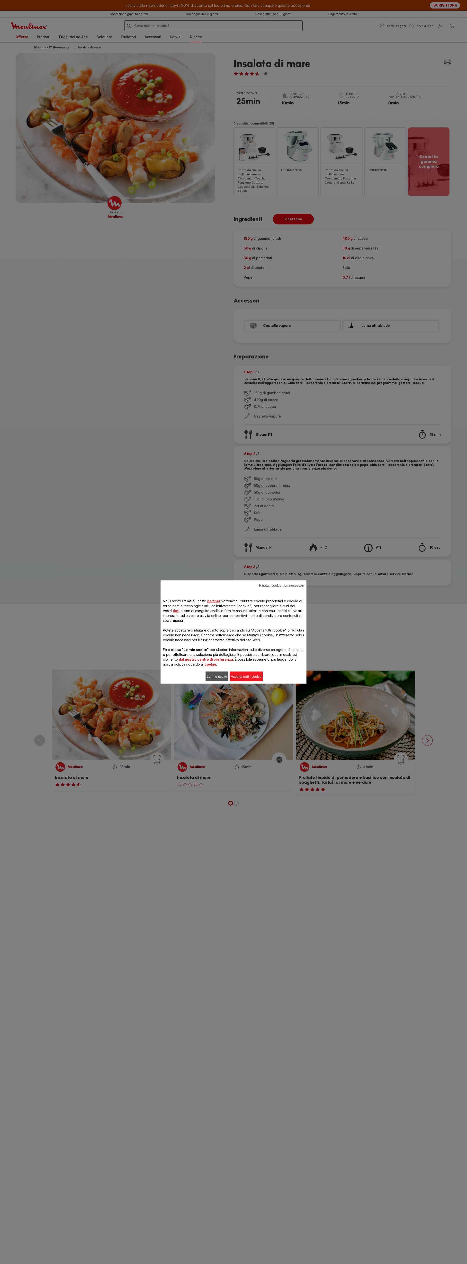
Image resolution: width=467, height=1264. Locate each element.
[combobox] (148, 632)
